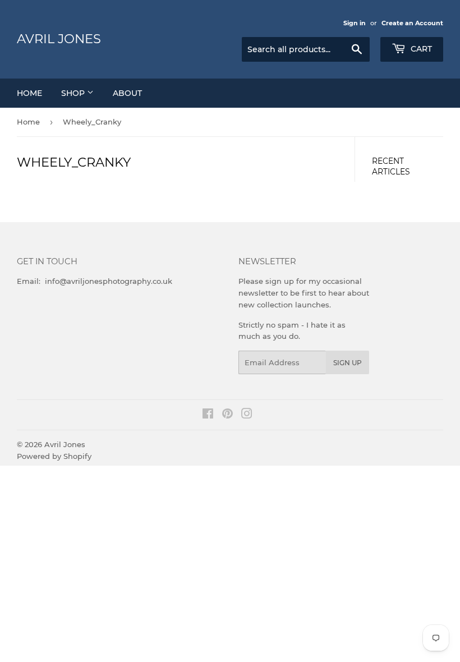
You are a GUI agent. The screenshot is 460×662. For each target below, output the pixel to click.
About (127, 93)
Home (29, 93)
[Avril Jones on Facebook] (208, 415)
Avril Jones (59, 39)
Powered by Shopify (54, 456)
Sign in (354, 23)
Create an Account (412, 23)
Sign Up (347, 362)
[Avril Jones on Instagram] (246, 415)
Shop (74, 93)
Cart (420, 49)
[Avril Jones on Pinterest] (227, 415)
